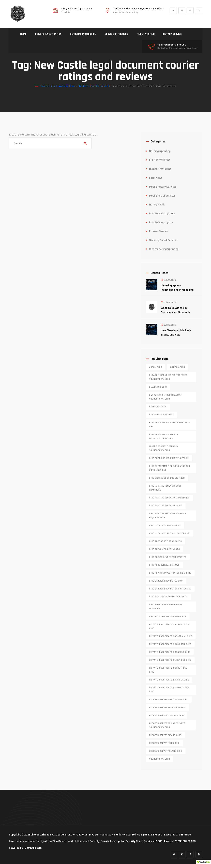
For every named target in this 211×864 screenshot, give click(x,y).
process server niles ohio (164, 743)
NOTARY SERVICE (172, 34)
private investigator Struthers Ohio (168, 669)
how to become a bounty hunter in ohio (169, 424)
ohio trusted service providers (167, 616)
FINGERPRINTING (146, 34)
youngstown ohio (159, 758)
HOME (23, 34)
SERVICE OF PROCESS (116, 34)
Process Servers (158, 231)
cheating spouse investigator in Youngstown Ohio (168, 377)
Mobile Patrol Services (162, 196)
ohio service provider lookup (166, 580)
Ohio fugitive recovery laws (165, 505)
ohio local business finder (165, 525)
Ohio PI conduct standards (165, 541)
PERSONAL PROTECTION (83, 34)
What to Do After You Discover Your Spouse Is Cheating (175, 312)
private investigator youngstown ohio (169, 689)
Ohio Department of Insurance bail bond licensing (169, 468)
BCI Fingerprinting (160, 151)
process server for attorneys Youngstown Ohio (167, 725)
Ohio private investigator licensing (170, 572)
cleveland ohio (158, 387)
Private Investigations (162, 213)
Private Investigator (161, 222)
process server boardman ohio (167, 707)
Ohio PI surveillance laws (164, 565)
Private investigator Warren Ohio (169, 679)
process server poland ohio (165, 751)
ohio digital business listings (167, 478)
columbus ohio (158, 406)
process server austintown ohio (168, 699)
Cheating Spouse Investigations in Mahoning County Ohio (177, 290)
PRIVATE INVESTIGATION (48, 34)
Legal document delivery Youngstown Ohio (163, 448)
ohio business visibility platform (169, 458)
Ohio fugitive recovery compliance (169, 497)
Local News (155, 178)
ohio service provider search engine (170, 588)
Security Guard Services (163, 240)
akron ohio (155, 367)
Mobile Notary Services (162, 187)
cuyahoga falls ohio (161, 414)
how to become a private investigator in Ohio (163, 436)
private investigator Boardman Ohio (170, 636)
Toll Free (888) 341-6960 (171, 44)
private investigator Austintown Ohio (169, 626)
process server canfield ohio (166, 715)
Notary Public (157, 204)
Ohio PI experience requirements (167, 557)
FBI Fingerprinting (159, 160)
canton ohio (177, 367)
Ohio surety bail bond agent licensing (165, 606)
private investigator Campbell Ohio (170, 644)
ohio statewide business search (168, 596)
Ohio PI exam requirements (164, 549)
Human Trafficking (160, 169)
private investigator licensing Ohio (170, 660)
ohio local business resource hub (169, 533)
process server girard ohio (165, 735)
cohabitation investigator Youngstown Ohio (165, 396)
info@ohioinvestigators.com (76, 8)
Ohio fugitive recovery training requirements (167, 515)
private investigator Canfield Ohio (169, 652)
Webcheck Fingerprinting (164, 249)
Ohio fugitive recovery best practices (165, 487)
